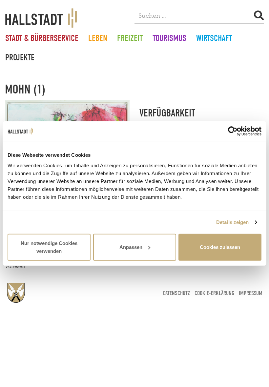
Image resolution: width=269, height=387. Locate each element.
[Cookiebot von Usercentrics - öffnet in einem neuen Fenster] (232, 131)
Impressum (250, 293)
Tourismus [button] (169, 39)
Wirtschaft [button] (214, 39)
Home (16, 293)
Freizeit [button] (130, 39)
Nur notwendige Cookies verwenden (49, 247)
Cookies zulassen (220, 247)
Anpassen (130, 247)
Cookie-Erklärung (214, 293)
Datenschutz (176, 293)
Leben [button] (97, 39)
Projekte (19, 58)
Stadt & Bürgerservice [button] (41, 39)
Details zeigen (232, 222)
